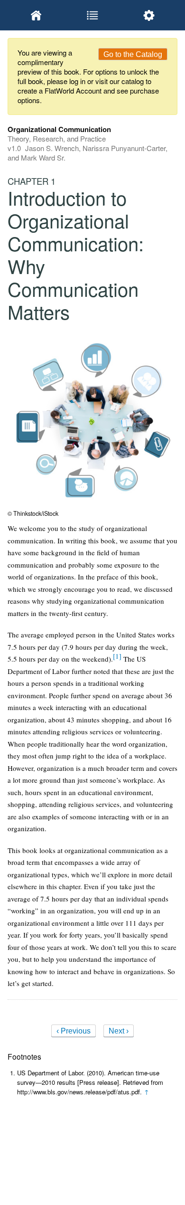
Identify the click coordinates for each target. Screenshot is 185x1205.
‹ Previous (73, 1031)
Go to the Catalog (132, 54)
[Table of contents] (92, 15)
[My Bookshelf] (36, 15)
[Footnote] (117, 656)
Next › (119, 1031)
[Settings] (149, 15)
